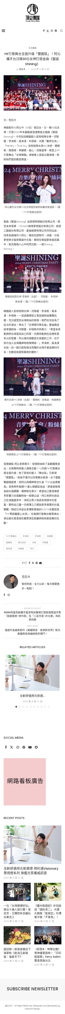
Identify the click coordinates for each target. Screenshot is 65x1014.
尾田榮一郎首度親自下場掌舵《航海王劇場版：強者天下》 (17, 953)
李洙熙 (38, 536)
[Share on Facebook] (29, 563)
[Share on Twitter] (33, 563)
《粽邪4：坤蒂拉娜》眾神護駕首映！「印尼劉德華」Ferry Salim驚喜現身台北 (47, 954)
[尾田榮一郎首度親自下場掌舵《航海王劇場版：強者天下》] (17, 935)
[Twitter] (47, 30)
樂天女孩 (22, 542)
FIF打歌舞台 (11, 536)
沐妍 (34, 542)
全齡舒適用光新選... (32, 696)
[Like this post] (25, 563)
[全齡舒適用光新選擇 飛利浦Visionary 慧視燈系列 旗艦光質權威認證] (32, 673)
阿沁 (32, 548)
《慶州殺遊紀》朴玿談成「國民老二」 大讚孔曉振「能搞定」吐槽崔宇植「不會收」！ (47, 911)
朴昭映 (26, 536)
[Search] (61, 30)
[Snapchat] (36, 747)
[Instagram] (52, 30)
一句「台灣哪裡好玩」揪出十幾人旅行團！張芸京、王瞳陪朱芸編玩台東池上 (17, 911)
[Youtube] (30, 747)
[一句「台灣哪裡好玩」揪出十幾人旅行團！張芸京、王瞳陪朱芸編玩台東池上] (17, 892)
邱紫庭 (21, 548)
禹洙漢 (9, 548)
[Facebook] (44, 30)
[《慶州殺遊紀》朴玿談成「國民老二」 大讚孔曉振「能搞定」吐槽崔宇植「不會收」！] (47, 892)
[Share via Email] (40, 563)
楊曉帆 (9, 542)
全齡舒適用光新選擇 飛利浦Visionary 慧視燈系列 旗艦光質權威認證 (31, 870)
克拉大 (22, 69)
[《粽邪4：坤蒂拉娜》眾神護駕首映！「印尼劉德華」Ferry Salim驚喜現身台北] (47, 935)
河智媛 (45, 542)
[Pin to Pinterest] (37, 563)
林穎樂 (50, 536)
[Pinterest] (56, 30)
